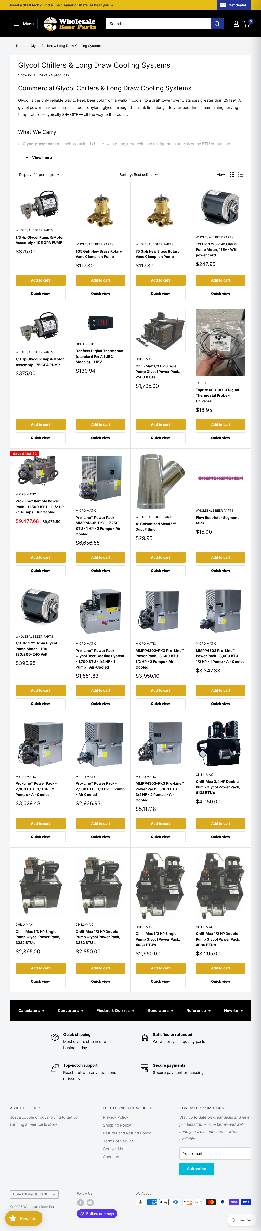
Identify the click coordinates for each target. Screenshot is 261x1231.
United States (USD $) (30, 1194)
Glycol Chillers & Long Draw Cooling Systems (66, 46)
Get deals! (237, 5)
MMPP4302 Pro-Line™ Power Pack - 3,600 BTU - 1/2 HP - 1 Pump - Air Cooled (220, 656)
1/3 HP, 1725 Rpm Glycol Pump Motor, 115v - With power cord (217, 249)
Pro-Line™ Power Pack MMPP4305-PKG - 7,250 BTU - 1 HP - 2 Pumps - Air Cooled (98, 525)
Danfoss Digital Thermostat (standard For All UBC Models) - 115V (99, 356)
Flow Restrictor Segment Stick (217, 520)
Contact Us (113, 1148)
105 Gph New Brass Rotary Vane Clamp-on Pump (99, 254)
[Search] (217, 23)
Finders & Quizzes (114, 1010)
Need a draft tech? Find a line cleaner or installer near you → (61, 5)
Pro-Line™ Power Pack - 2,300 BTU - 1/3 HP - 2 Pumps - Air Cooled (36, 788)
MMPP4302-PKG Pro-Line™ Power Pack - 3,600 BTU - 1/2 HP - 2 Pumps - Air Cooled (160, 658)
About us (111, 1156)
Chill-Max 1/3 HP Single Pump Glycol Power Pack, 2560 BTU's (158, 371)
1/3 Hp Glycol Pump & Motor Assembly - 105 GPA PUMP (40, 240)
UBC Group (85, 344)
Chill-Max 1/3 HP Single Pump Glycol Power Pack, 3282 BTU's (38, 937)
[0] (246, 24)
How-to (231, 1010)
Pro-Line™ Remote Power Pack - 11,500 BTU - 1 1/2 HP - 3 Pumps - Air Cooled (40, 506)
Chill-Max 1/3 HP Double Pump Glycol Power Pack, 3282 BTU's (98, 937)
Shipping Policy (117, 1125)
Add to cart (40, 280)
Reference (197, 1010)
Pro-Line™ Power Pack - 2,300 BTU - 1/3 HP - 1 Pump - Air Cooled (100, 788)
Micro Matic (26, 494)
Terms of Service (118, 1141)
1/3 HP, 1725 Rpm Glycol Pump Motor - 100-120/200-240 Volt (36, 648)
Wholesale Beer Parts (34, 230)
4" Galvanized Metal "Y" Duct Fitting (156, 527)
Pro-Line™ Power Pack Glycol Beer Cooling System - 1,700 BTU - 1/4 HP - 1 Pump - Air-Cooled (100, 658)
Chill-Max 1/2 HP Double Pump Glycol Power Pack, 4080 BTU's (218, 939)
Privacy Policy (115, 1117)
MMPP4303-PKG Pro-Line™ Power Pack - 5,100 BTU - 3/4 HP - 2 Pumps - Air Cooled (160, 791)
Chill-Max (144, 359)
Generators (159, 1010)
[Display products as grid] (232, 174)
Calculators (29, 1010)
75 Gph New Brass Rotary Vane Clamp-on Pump (157, 254)
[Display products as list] (240, 174)
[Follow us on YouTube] (90, 1202)
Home (20, 46)
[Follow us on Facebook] (80, 1202)
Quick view (40, 293)
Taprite (202, 383)
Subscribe (196, 1168)
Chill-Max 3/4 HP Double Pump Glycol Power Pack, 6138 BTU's (218, 787)
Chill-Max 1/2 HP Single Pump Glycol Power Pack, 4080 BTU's (158, 939)
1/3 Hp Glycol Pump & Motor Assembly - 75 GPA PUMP (40, 362)
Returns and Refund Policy (127, 1133)
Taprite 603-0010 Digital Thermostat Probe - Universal (217, 395)
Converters (69, 1010)
